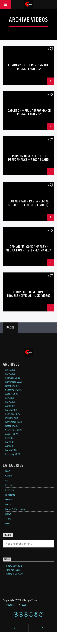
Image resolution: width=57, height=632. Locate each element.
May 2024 (10, 441)
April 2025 (10, 405)
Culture (9, 475)
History (9, 499)
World (8, 523)
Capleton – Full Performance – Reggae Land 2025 (29, 112)
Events (8, 485)
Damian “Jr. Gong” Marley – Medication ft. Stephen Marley (28, 248)
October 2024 (12, 425)
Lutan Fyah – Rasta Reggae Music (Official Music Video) (28, 203)
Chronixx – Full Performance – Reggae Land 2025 (29, 67)
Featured (9, 489)
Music (8, 504)
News (8, 513)
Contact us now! (14, 573)
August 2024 (11, 433)
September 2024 (13, 429)
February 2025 (12, 413)
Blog (7, 470)
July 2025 (9, 397)
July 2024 (9, 437)
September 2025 (13, 389)
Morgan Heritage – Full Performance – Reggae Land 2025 (28, 159)
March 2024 (11, 450)
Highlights (10, 494)
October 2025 (12, 385)
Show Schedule (14, 565)
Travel (8, 518)
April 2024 (10, 445)
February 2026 (12, 377)
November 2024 (13, 421)
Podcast (10, 605)
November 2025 (13, 381)
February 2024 (12, 453)
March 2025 (11, 409)
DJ (6, 480)
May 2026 (10, 373)
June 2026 (10, 369)
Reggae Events (14, 569)
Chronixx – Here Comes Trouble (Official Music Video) (29, 294)
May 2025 (10, 401)
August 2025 (11, 393)
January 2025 (12, 417)
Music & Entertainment (17, 509)
